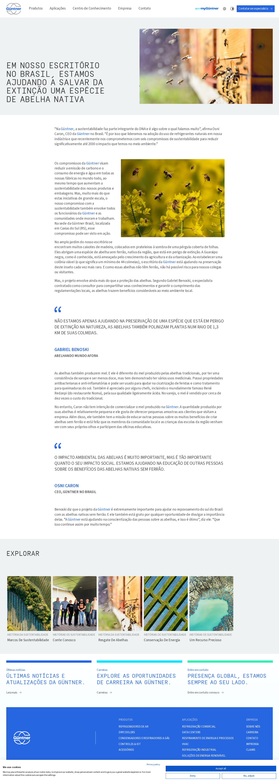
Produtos (36, 8)
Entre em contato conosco (203, 692)
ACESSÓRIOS (126, 750)
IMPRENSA (252, 744)
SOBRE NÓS (253, 726)
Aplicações (57, 8)
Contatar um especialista (253, 8)
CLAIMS (250, 750)
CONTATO (252, 738)
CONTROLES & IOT (130, 744)
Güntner (67, 129)
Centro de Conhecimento (92, 8)
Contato (145, 8)
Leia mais (11, 692)
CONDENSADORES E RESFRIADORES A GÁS (144, 738)
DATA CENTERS (191, 732)
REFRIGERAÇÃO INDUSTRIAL (199, 750)
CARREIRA (252, 732)
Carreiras (102, 692)
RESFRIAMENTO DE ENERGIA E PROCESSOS (207, 738)
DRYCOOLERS (127, 732)
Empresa (124, 8)
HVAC (185, 744)
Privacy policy (153, 764)
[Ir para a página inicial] (14, 8)
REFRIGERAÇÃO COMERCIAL (198, 726)
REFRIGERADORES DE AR (133, 726)
